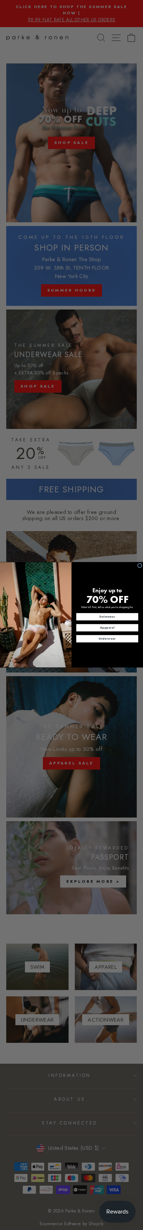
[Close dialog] (140, 565)
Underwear (107, 639)
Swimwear (107, 617)
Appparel (107, 628)
